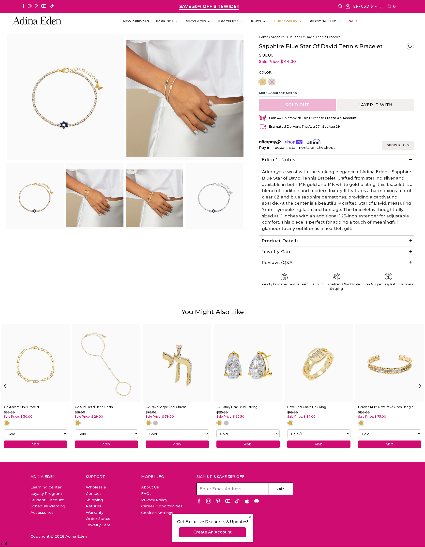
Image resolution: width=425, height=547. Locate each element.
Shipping (94, 500)
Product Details (280, 240)
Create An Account (212, 532)
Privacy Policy (154, 500)
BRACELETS (228, 21)
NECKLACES (196, 21)
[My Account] (348, 7)
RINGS (256, 21)
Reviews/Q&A (277, 262)
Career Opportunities (161, 506)
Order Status (98, 518)
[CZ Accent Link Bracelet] (35, 363)
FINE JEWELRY (285, 21)
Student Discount (47, 500)
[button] (410, 46)
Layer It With (376, 105)
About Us (150, 487)
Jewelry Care (277, 251)
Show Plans (398, 145)
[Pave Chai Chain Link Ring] (319, 363)
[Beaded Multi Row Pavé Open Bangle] (389, 363)
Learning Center (46, 487)
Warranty (94, 512)
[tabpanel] (35, 196)
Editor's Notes (278, 159)
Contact (93, 493)
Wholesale (96, 487)
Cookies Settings (157, 513)
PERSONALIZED (323, 21)
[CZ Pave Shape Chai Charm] (177, 363)
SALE (353, 21)
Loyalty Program (46, 493)
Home (263, 37)
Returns (93, 506)
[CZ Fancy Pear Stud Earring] (248, 363)
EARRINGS (164, 21)
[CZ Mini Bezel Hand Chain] (106, 363)
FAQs (146, 493)
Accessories (42, 512)
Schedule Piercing (47, 506)
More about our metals (278, 93)
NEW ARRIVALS (136, 21)
